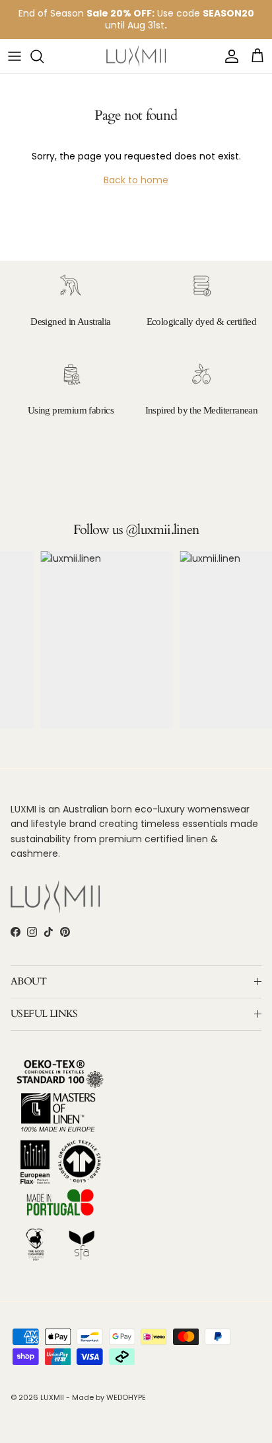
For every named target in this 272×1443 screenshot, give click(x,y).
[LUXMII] (136, 56)
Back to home (136, 180)
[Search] (43, 56)
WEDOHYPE (126, 1397)
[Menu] (14, 56)
